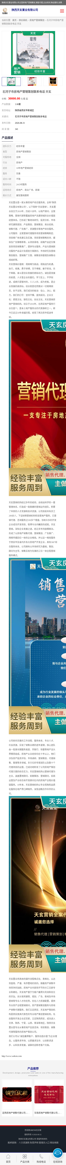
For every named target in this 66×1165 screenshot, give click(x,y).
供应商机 (23, 20)
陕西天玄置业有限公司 (27, 1139)
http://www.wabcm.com (12, 1056)
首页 (14, 20)
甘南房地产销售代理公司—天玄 (17, 1113)
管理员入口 (44, 1143)
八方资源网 (24, 1143)
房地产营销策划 (37, 20)
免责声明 (34, 1143)
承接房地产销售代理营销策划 (49, 1113)
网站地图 (54, 1143)
